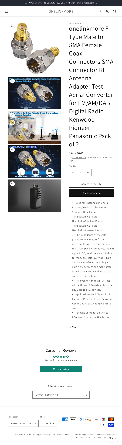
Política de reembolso (62, 434)
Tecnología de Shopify (41, 434)
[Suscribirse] (85, 395)
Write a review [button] (61, 369)
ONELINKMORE (25, 434)
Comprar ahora (91, 192)
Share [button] (75, 327)
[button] (6, 11)
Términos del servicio (105, 434)
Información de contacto (103, 438)
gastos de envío (79, 157)
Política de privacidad (84, 434)
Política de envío (83, 438)
